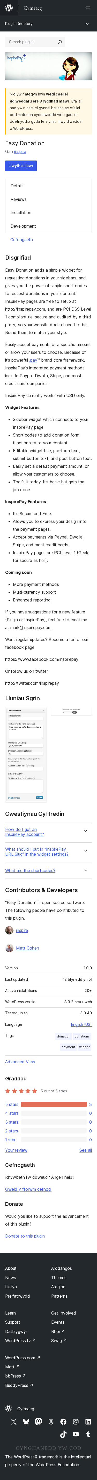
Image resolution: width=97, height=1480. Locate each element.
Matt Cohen (27, 948)
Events (57, 1322)
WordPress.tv (20, 1340)
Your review (16, 1150)
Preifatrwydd (17, 1296)
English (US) (81, 1024)
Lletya (11, 1286)
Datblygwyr (16, 1331)
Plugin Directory (19, 23)
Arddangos (61, 1268)
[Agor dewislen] (88, 8)
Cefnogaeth (21, 239)
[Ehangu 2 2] (84, 713)
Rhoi (58, 1331)
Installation (21, 212)
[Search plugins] (60, 42)
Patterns (59, 1296)
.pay (33, 360)
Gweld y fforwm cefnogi (28, 1189)
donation (63, 1036)
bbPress (15, 1376)
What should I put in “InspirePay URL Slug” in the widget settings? (37, 852)
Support (12, 1322)
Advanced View (20, 1061)
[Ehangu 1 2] (39, 713)
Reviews (19, 199)
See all (85, 1150)
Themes (58, 1277)
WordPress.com (22, 1357)
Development (23, 226)
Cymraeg (25, 1408)
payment (68, 1047)
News (10, 1277)
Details (17, 185)
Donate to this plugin (25, 1236)
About (11, 1268)
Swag (59, 1340)
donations (82, 1036)
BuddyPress (19, 1385)
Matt (12, 1366)
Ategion (58, 1286)
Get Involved (63, 1313)
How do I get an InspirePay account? (24, 832)
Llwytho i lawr (21, 165)
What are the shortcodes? (30, 870)
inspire (20, 151)
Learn (10, 1313)
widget (84, 1047)
